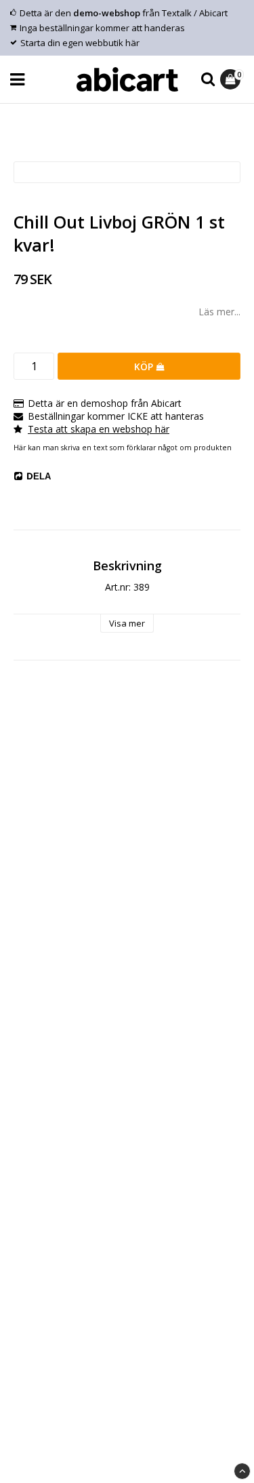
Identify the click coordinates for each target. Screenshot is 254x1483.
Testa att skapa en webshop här (98, 428)
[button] (232, 79)
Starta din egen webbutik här (80, 43)
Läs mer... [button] (219, 311)
